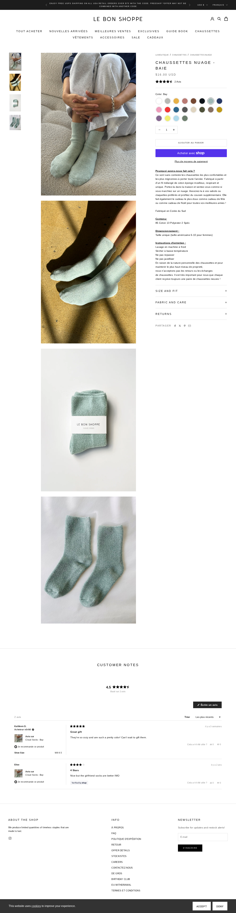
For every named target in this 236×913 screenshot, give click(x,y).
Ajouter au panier (191, 143)
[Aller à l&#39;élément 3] (15, 103)
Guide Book (177, 31)
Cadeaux (155, 37)
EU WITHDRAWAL (121, 885)
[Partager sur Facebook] (175, 325)
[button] (168, 82)
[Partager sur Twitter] (179, 325)
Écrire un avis (211, 705)
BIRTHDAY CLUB (120, 879)
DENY (220, 906)
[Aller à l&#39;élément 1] (15, 62)
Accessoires (112, 37)
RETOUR (116, 844)
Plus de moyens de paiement (191, 161)
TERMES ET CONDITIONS (125, 890)
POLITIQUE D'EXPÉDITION (126, 839)
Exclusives (148, 31)
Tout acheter (29, 31)
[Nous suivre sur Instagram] (10, 838)
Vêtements (83, 37)
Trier (188, 717)
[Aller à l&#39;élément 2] (15, 82)
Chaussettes (207, 31)
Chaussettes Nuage (201, 55)
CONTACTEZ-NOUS (122, 867)
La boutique (162, 55)
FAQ (113, 833)
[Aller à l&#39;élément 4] (15, 122)
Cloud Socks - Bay (34, 740)
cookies (36, 906)
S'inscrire (190, 848)
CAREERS (117, 862)
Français (218, 5)
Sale (136, 37)
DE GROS (116, 873)
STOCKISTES (118, 856)
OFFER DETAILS (120, 850)
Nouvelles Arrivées (68, 31)
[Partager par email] (189, 325)
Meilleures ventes (113, 31)
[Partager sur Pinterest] (184, 325)
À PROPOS (117, 827)
